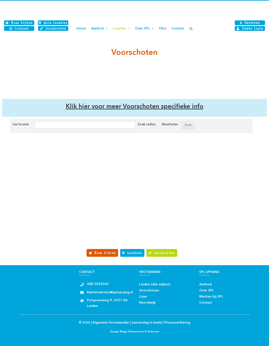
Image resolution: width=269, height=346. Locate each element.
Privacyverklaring (177, 322)
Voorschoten (149, 290)
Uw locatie (21, 124)
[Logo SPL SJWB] (29, 3)
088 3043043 (98, 284)
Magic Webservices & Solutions (139, 331)
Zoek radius (147, 124)
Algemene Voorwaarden (110, 322)
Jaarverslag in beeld (147, 322)
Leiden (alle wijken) (154, 284)
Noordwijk (147, 302)
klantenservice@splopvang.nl (110, 292)
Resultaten (170, 124)
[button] (191, 28)
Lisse (143, 296)
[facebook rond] (174, 283)
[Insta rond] (181, 283)
